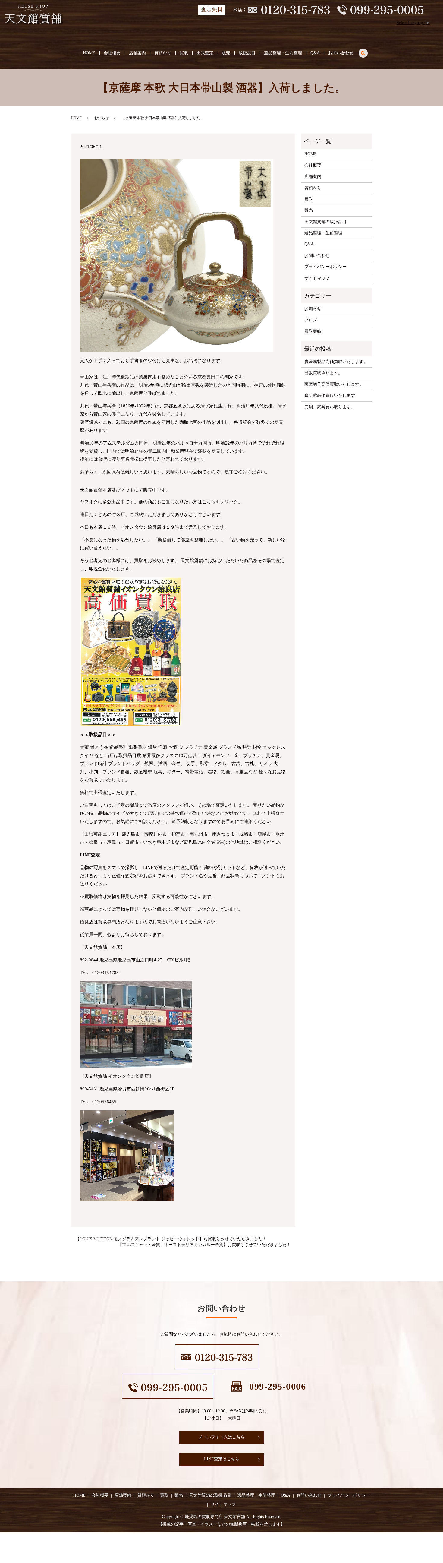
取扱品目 (247, 53)
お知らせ (101, 118)
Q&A (315, 53)
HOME (89, 53)
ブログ (310, 320)
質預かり (162, 53)
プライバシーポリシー (325, 266)
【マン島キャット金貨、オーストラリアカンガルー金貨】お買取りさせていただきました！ (204, 1244)
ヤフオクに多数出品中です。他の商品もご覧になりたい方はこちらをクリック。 (161, 501)
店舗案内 (137, 53)
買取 (184, 53)
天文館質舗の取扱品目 (325, 222)
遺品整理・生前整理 (283, 53)
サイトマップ (317, 278)
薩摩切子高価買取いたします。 (333, 384)
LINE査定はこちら (221, 1459)
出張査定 (204, 53)
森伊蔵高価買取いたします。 (331, 395)
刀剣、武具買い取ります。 (329, 407)
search (367, 52)
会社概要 (112, 53)
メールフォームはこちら (221, 1437)
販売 (226, 53)
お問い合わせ (340, 53)
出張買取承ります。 (323, 373)
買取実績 (312, 331)
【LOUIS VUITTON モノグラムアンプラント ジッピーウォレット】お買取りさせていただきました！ (171, 1239)
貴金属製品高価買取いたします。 (336, 361)
